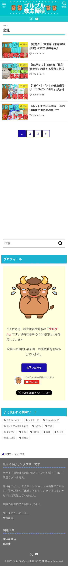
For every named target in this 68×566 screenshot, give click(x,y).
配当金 (60, 432)
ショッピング (52, 420)
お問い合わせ (34, 367)
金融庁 (7, 543)
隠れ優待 (10, 438)
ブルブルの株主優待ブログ (27, 561)
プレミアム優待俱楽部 (17, 426)
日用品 (36, 432)
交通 (50, 426)
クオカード (33, 420)
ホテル (38, 426)
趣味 (48, 432)
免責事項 (8, 518)
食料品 (25, 438)
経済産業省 (9, 539)
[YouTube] (36, 18)
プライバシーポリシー (16, 513)
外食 (24, 432)
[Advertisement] (34, 192)
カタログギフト (13, 420)
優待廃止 (10, 432)
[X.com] (31, 18)
